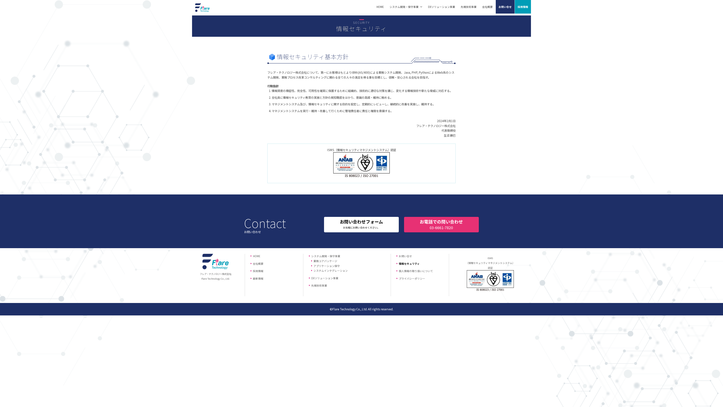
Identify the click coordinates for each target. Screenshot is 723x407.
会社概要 (487, 7)
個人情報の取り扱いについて (416, 271)
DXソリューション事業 (441, 7)
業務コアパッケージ (325, 261)
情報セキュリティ (409, 263)
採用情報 (523, 7)
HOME (380, 7)
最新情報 (258, 278)
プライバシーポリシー (412, 278)
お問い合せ (505, 7)
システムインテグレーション (330, 270)
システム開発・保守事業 (404, 7)
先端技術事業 (469, 7)
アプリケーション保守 (326, 266)
